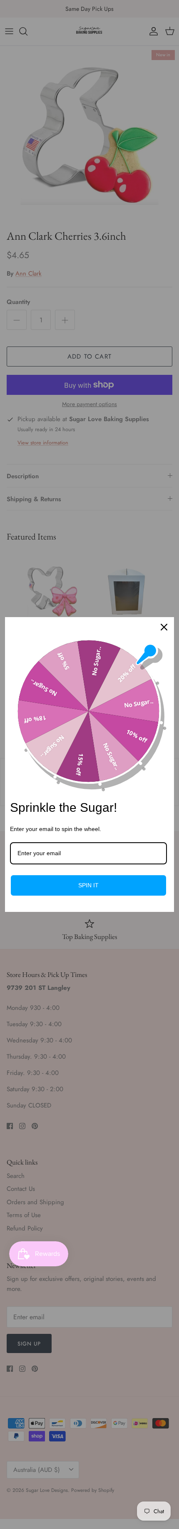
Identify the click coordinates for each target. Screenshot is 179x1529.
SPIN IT (88, 885)
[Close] (164, 627)
